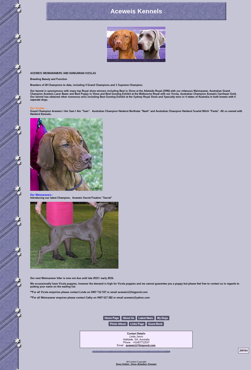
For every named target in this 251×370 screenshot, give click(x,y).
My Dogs (162, 318)
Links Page (137, 323)
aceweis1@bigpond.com (141, 345)
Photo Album (118, 323)
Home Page (112, 318)
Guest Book (155, 323)
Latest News (145, 318)
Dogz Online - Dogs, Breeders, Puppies (136, 364)
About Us (128, 318)
